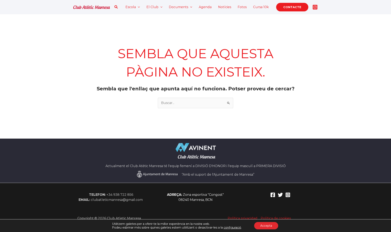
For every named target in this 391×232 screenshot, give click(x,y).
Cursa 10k (261, 7)
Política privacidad (242, 218)
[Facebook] (272, 194)
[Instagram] (315, 7)
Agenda (205, 7)
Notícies (224, 7)
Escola (130, 7)
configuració (232, 227)
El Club (152, 7)
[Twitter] (280, 194)
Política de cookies (276, 218)
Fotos (242, 7)
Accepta (266, 226)
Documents (178, 7)
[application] (138, 7)
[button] (116, 7)
